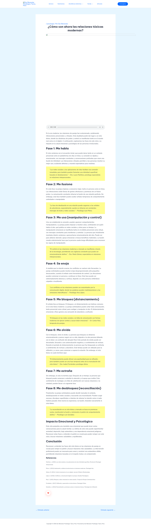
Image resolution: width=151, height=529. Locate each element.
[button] (82, 4)
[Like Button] (48, 493)
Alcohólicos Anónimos (75, 4)
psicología (50, 24)
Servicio (51, 4)
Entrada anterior (42, 510)
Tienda (89, 4)
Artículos (99, 4)
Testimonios (60, 4)
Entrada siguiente (108, 510)
